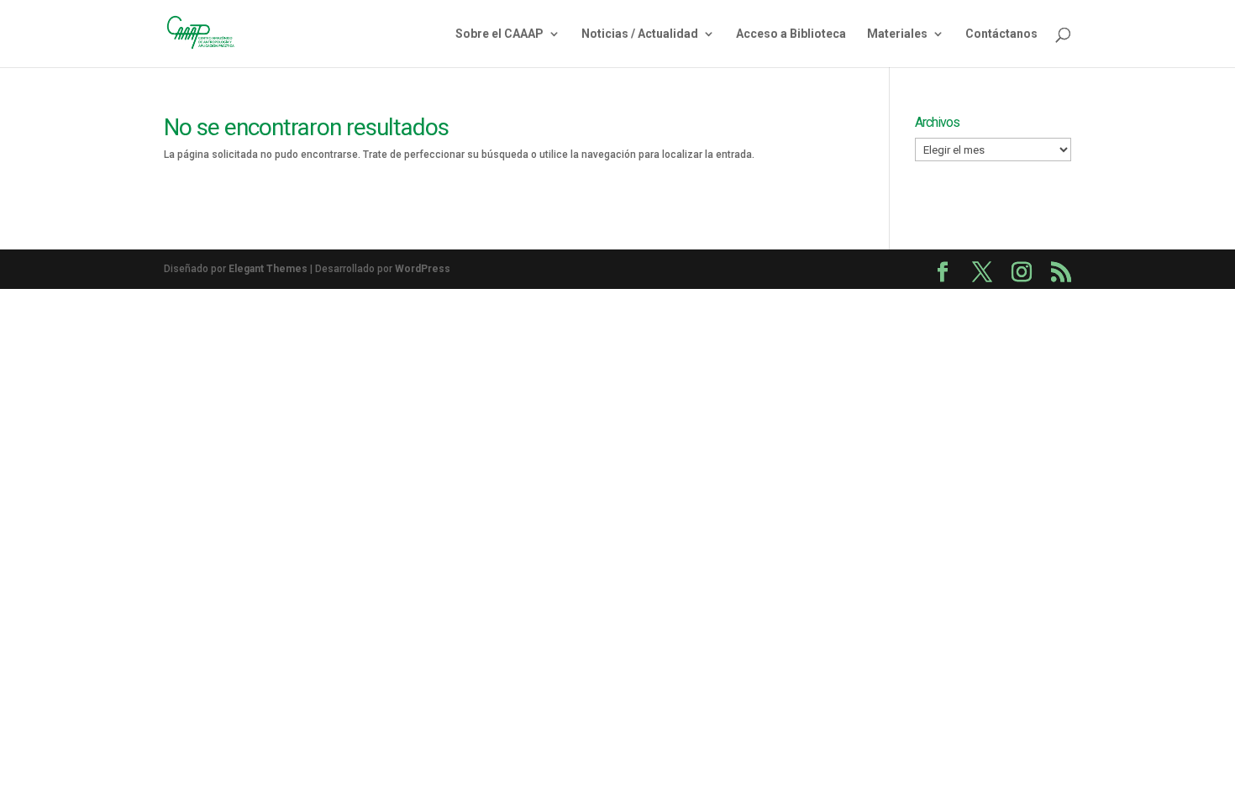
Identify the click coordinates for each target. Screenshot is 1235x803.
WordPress (422, 269)
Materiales (897, 34)
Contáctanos (1001, 34)
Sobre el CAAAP (499, 34)
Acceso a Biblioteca (791, 34)
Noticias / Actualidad (639, 34)
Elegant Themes (268, 269)
